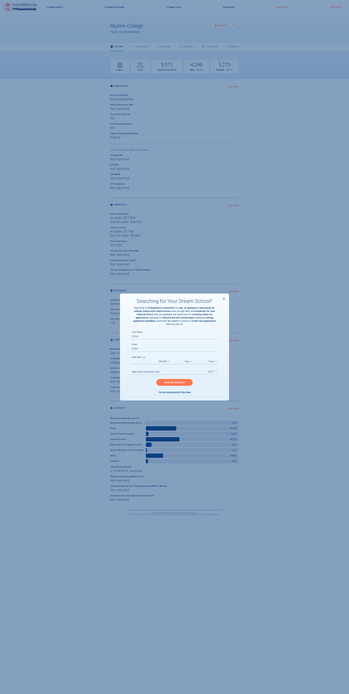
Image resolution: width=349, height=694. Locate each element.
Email (134, 344)
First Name (137, 332)
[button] (144, 357)
